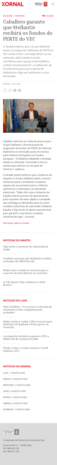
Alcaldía (8, 15)
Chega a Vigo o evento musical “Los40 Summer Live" (25, 349)
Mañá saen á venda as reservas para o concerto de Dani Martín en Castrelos (25, 272)
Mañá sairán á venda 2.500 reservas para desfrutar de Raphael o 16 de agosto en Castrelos (27, 324)
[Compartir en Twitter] (19, 91)
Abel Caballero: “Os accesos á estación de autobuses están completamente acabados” (27, 309)
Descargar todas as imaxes (16, 223)
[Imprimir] (5, 90)
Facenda (20, 15)
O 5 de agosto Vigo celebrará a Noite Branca (24, 283)
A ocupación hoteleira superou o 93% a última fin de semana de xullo (26, 338)
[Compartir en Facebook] (14, 91)
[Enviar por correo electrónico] (10, 90)
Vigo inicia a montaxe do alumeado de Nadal (25, 248)
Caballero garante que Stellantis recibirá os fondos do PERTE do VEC (27, 260)
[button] (53, 4)
